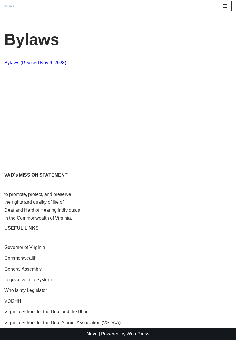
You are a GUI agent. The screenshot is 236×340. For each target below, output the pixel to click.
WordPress (138, 333)
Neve (92, 333)
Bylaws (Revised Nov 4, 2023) (35, 62)
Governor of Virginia (24, 247)
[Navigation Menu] (225, 6)
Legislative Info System (28, 279)
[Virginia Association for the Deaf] (9, 6)
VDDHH (12, 301)
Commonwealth (20, 258)
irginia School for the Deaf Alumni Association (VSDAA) (64, 322)
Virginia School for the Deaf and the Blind (46, 311)
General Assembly (23, 269)
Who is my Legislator (25, 290)
